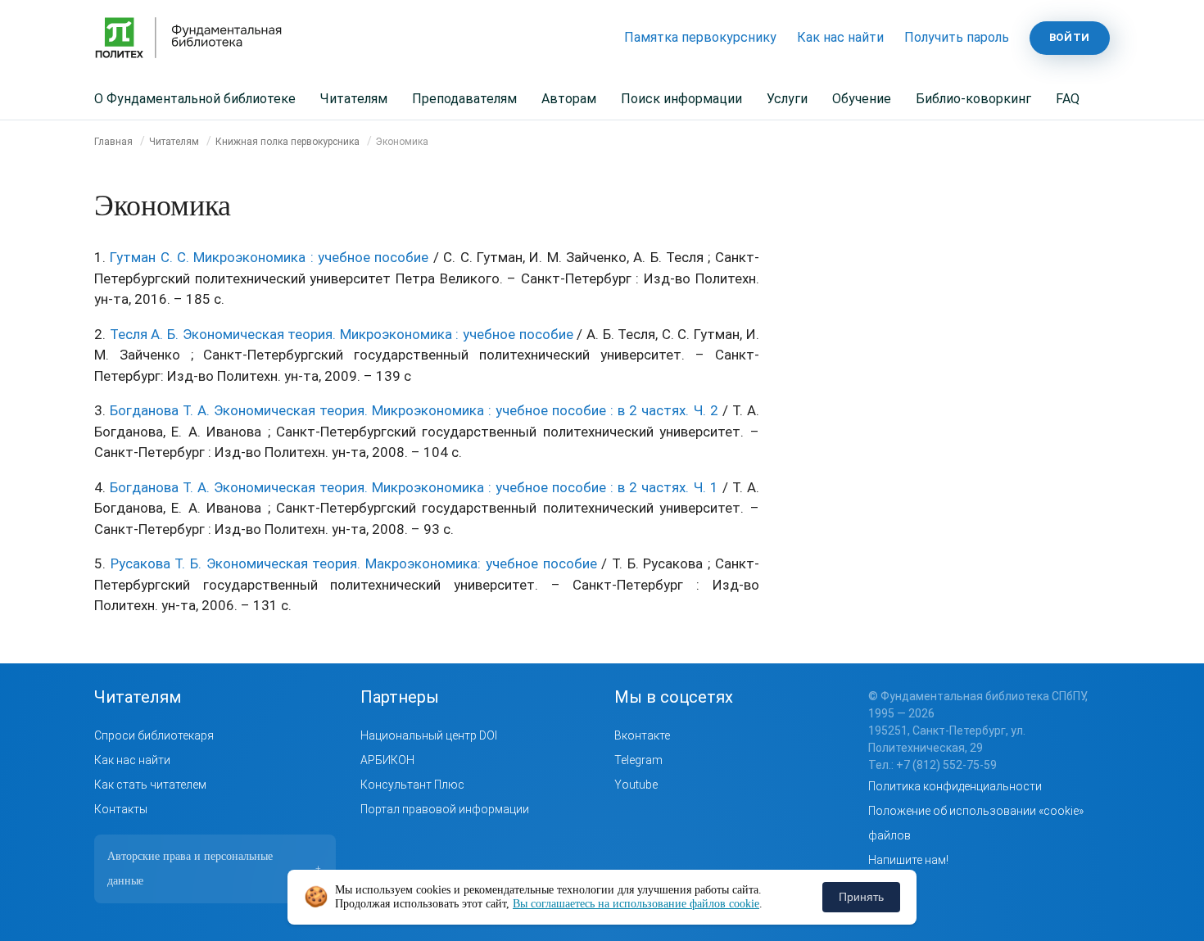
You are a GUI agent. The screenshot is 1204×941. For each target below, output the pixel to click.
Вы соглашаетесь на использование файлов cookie (636, 904)
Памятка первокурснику (700, 37)
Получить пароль (956, 37)
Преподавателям (464, 98)
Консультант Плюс (412, 784)
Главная (113, 141)
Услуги (787, 98)
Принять (861, 896)
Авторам (568, 98)
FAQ (1068, 98)
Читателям (353, 98)
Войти (1069, 37)
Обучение (861, 98)
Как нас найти (840, 37)
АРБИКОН (387, 760)
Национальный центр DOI (428, 735)
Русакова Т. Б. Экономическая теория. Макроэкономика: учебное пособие (354, 563)
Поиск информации (681, 98)
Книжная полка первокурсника (287, 141)
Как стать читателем (150, 784)
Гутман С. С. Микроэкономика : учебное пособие (269, 257)
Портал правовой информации (444, 809)
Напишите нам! (908, 859)
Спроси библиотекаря (154, 735)
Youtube (636, 784)
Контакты (120, 809)
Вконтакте (642, 735)
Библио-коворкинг (973, 98)
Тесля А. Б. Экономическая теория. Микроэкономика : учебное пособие (341, 334)
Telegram (638, 760)
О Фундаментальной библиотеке (195, 98)
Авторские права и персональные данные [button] (214, 868)
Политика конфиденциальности (955, 786)
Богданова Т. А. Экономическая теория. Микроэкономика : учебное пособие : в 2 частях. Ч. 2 (414, 410)
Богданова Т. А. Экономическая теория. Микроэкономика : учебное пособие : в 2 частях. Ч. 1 (414, 487)
